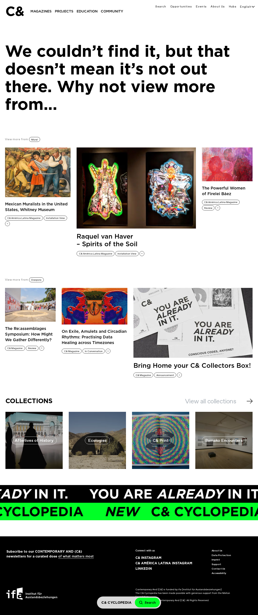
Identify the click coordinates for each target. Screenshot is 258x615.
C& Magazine (15, 348)
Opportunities (181, 6)
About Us (218, 6)
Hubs (233, 6)
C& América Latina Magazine (24, 218)
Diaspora (36, 279)
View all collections (210, 401)
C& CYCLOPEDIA (173, 511)
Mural (34, 139)
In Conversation (94, 351)
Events (201, 6)
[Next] (250, 401)
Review (208, 208)
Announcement (165, 375)
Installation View (55, 218)
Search (160, 6)
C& (14, 11)
